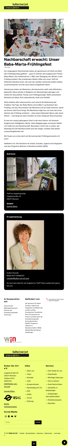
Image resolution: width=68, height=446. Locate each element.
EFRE (29, 395)
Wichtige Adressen (55, 378)
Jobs (29, 381)
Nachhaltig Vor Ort (34, 388)
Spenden (51, 403)
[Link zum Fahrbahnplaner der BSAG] (12, 398)
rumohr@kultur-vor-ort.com (18, 278)
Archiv (29, 398)
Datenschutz (48, 433)
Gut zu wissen (53, 381)
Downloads (52, 374)
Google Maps (12, 207)
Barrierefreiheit (30, 433)
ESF (28, 391)
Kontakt (30, 378)
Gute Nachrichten (55, 384)
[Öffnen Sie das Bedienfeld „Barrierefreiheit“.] (64, 442)
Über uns (30, 371)
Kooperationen (33, 384)
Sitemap (30, 401)
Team (29, 374)
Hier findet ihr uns (55, 371)
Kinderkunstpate (54, 400)
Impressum (39, 433)
